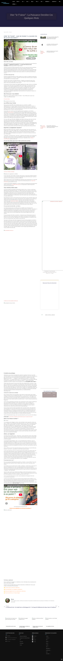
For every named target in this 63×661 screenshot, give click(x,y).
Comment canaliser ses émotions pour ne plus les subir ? (21, 416)
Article (44, 393)
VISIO (41, 1)
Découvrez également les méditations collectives (15, 591)
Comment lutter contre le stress (11, 626)
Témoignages (21, 643)
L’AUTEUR (18, 1)
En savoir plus (7, 98)
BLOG (59, 1)
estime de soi (10, 112)
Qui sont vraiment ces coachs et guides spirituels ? (52, 51)
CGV (20, 639)
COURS (27, 1)
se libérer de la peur (16, 184)
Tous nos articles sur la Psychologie (12, 592)
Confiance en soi (54, 394)
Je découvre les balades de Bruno (11, 300)
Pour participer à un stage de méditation (13, 589)
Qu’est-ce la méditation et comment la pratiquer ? (20, 508)
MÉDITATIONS (47, 1)
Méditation (58, 393)
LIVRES (37, 1)
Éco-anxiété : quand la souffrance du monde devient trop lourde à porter (52, 126)
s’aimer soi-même (14, 200)
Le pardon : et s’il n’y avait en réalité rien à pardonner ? (52, 45)
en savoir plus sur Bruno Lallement (12, 587)
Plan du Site (21, 641)
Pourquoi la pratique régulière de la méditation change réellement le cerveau (53, 38)
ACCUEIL (13, 1)
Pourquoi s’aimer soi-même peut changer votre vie (38, 627)
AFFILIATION (13, 4)
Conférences (49, 393)
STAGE (32, 1)
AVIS (22, 1)
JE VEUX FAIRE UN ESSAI (9, 171)
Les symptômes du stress (50, 626)
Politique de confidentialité (23, 636)
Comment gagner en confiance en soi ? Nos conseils (24, 627)
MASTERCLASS (54, 1)
